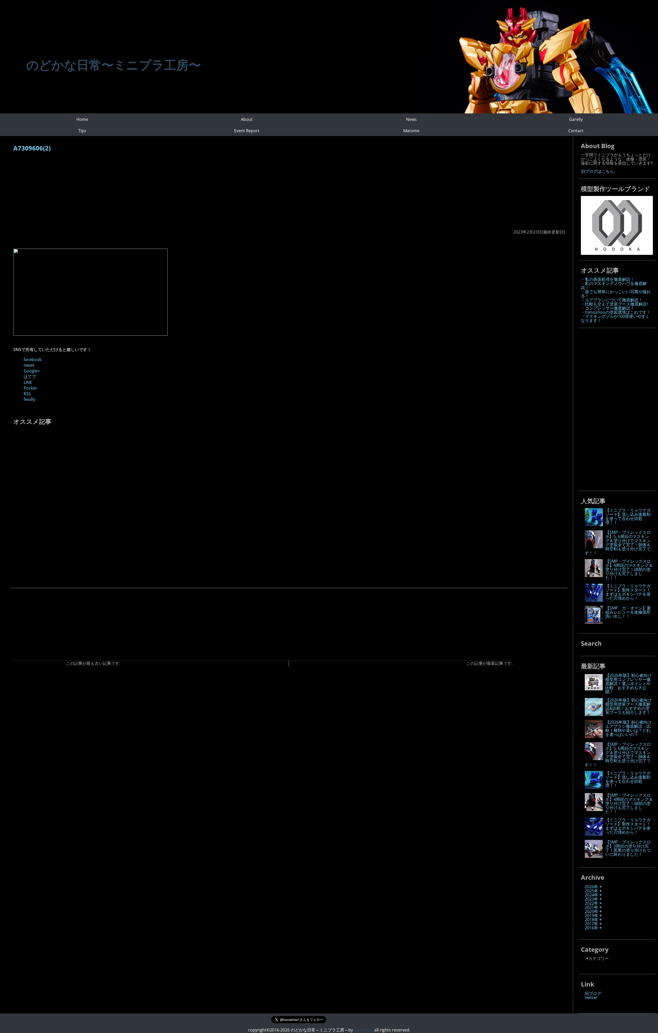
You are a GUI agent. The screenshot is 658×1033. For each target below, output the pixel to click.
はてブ (30, 376)
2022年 (591, 903)
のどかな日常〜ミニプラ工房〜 (113, 64)
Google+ (32, 371)
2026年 (591, 887)
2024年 (591, 895)
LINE (28, 382)
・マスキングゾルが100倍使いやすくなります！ (615, 318)
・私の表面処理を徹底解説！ (607, 279)
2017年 (591, 924)
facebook (32, 359)
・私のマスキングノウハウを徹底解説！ (614, 285)
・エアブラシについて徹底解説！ (612, 300)
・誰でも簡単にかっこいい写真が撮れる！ (616, 294)
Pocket (30, 388)
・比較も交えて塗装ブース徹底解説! (614, 304)
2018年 (591, 919)
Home (82, 119)
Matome (411, 130)
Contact (575, 130)
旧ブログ (593, 993)
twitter (591, 997)
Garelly (576, 119)
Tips (82, 130)
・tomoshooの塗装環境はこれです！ (616, 312)
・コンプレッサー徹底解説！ (607, 308)
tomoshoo (363, 1030)
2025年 (591, 891)
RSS (27, 394)
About (247, 119)
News (411, 119)
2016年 (591, 928)
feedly (29, 399)
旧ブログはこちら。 (599, 171)
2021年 (591, 907)
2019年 (591, 915)
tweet (29, 365)
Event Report (246, 130)
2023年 (591, 899)
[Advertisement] (167, 193)
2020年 (591, 911)
